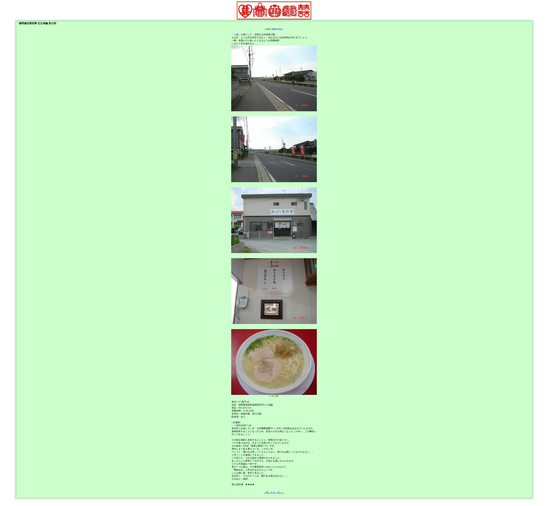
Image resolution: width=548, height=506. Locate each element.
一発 (236, 34)
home (274, 29)
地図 (270, 405)
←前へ (267, 492)
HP (247, 402)
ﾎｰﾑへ (274, 492)
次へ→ (280, 492)
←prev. (267, 29)
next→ (280, 29)
